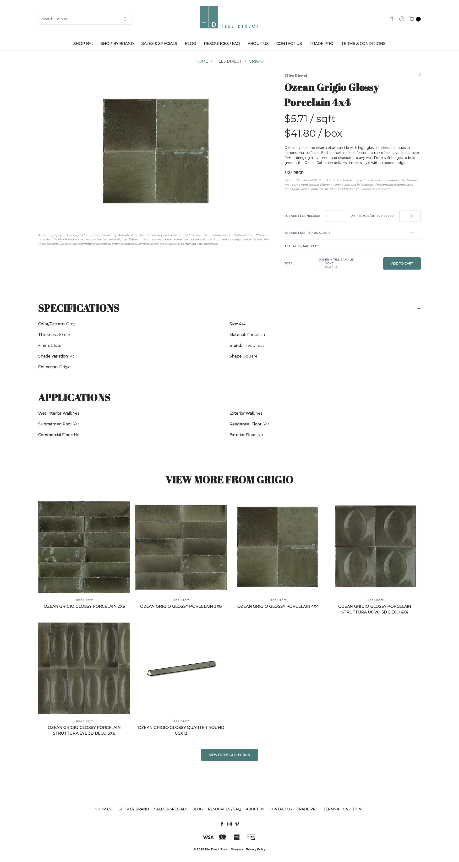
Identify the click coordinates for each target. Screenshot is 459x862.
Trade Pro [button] (321, 43)
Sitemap (237, 849)
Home (201, 61)
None (329, 263)
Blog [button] (190, 43)
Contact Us (280, 809)
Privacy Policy (256, 849)
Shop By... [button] (83, 43)
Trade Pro (307, 809)
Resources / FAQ (224, 809)
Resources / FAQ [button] (222, 43)
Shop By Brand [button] (117, 43)
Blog (197, 809)
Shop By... (104, 809)
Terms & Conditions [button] (363, 43)
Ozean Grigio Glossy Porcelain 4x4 (278, 606)
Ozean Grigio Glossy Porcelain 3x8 (181, 606)
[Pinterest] (237, 823)
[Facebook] (221, 823)
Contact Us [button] (289, 43)
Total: (289, 263)
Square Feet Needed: (302, 215)
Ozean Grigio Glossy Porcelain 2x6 (84, 606)
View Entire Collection (229, 755)
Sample (331, 267)
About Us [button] (258, 43)
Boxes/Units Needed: (376, 215)
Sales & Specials (170, 809)
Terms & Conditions (344, 809)
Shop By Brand (134, 809)
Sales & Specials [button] (159, 43)
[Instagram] (229, 823)
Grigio (256, 61)
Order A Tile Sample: (336, 259)
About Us (255, 809)
